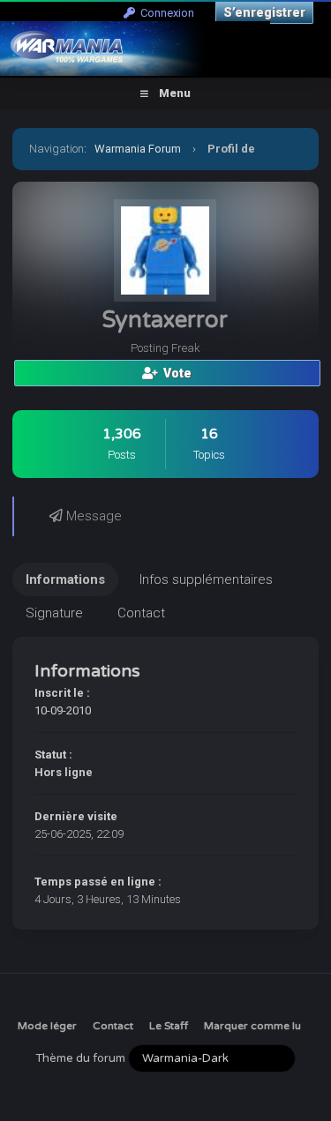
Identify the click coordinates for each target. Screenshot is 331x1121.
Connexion (164, 12)
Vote (175, 373)
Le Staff (168, 1026)
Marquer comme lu (252, 1026)
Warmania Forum (137, 148)
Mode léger (47, 1026)
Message (92, 516)
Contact (113, 1026)
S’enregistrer (264, 12)
